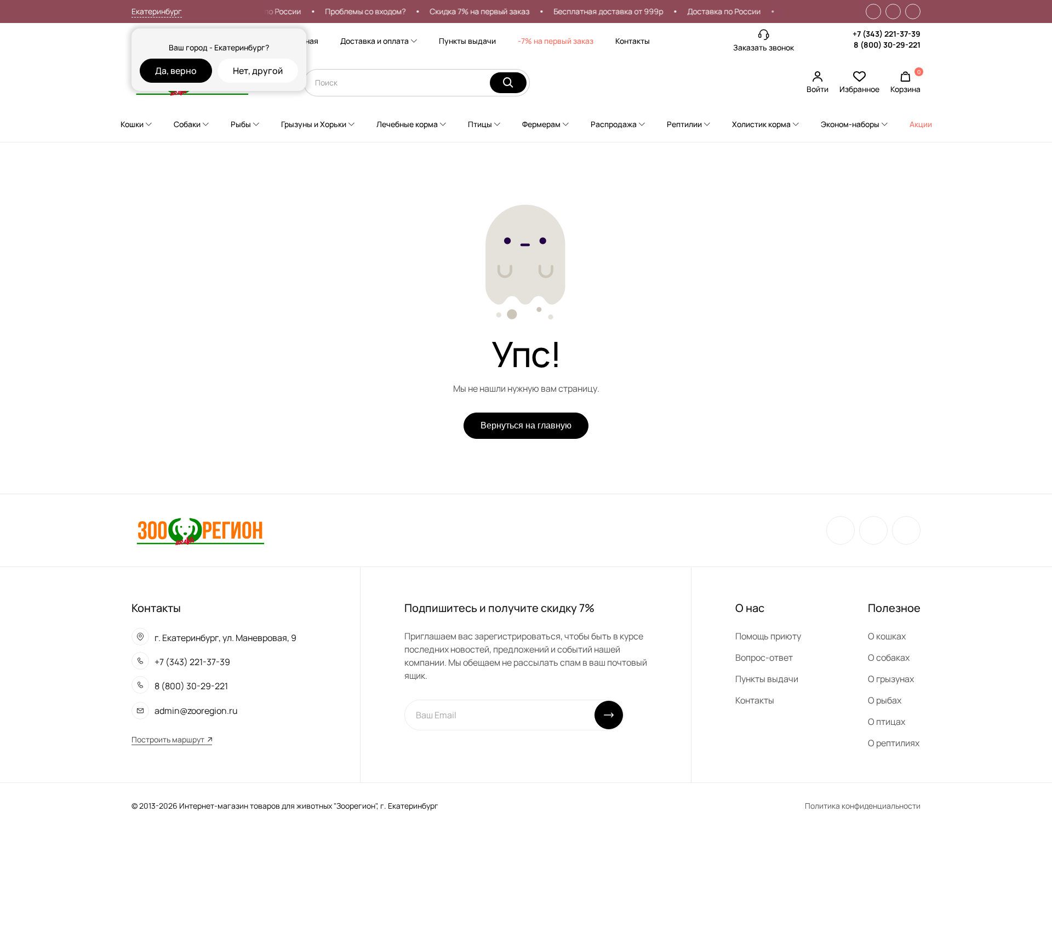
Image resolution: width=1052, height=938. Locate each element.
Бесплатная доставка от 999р (598, 11)
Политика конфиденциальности (863, 805)
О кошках (887, 636)
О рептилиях (893, 743)
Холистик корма (761, 124)
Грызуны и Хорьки (313, 124)
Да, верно (176, 71)
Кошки (132, 124)
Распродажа (614, 124)
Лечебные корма (407, 124)
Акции (921, 124)
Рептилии (684, 124)
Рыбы (241, 124)
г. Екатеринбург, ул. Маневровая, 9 (225, 638)
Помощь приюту (768, 636)
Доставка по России (714, 11)
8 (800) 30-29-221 (887, 44)
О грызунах (891, 679)
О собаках (889, 657)
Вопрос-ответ (764, 657)
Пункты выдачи (467, 41)
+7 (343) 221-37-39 (887, 33)
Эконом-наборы (850, 124)
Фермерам (541, 124)
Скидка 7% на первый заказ (469, 11)
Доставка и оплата (374, 41)
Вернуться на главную (526, 425)
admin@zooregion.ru (196, 711)
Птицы (480, 124)
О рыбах (884, 700)
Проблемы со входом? (355, 11)
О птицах (886, 722)
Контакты (632, 41)
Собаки (187, 124)
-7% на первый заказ (555, 41)
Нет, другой (258, 71)
